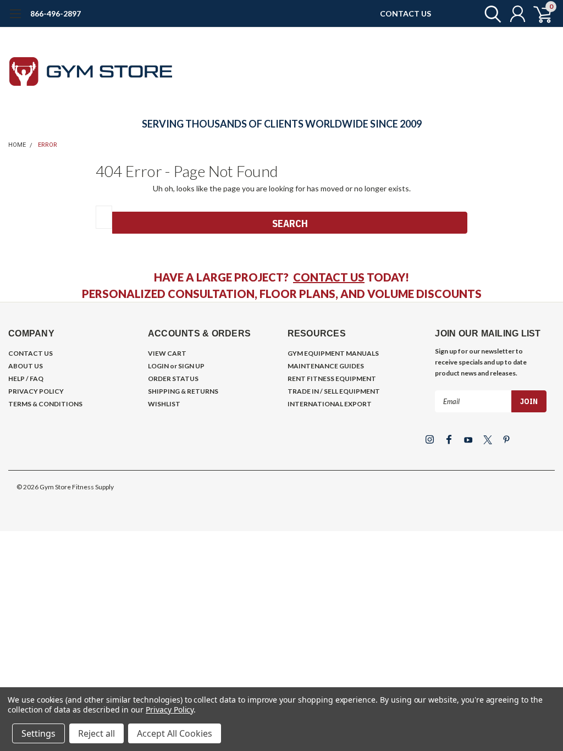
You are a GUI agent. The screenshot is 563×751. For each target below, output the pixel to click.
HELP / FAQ (25, 378)
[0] (538, 13)
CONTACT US (405, 13)
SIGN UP (191, 366)
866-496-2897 (55, 13)
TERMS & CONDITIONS (45, 404)
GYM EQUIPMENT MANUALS (333, 353)
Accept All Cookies (174, 733)
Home (17, 144)
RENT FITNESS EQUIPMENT (332, 378)
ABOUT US (25, 366)
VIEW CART (167, 353)
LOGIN (158, 366)
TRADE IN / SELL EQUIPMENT (334, 391)
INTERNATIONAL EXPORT (330, 404)
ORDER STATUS (173, 378)
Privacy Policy (170, 709)
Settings (38, 733)
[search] (490, 13)
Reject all (96, 733)
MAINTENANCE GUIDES (326, 366)
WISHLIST (164, 404)
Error (47, 144)
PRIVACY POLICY (36, 391)
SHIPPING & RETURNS (183, 391)
